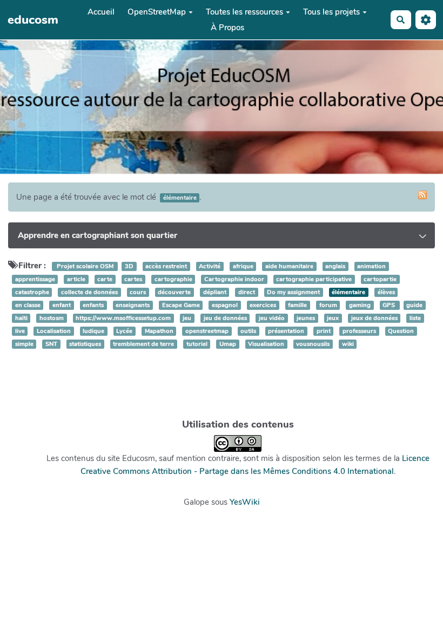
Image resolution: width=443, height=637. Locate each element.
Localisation (54, 331)
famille (297, 305)
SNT (51, 344)
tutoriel (196, 344)
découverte (174, 292)
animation (371, 266)
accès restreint (166, 266)
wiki (348, 344)
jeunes (306, 318)
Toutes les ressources (244, 11)
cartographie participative (314, 279)
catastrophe (32, 292)
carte (104, 279)
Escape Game (181, 305)
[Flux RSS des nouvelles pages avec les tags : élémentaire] (422, 195)
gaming (360, 305)
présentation (286, 331)
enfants (93, 305)
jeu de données (225, 318)
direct (246, 292)
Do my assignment (293, 292)
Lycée (124, 331)
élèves (386, 292)
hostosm (51, 318)
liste (415, 318)
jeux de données (374, 318)
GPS (389, 305)
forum (328, 305)
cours (138, 292)
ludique (93, 331)
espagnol (225, 305)
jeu (187, 318)
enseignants (133, 305)
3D (129, 266)
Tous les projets (331, 11)
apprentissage (35, 279)
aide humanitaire (289, 266)
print (324, 331)
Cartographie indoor (234, 279)
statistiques (85, 344)
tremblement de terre (143, 344)
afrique (243, 266)
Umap (227, 344)
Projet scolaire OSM (85, 266)
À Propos (227, 27)
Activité (209, 266)
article (76, 279)
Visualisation (266, 344)
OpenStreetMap (156, 11)
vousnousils (313, 344)
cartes (133, 279)
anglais (335, 266)
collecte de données (89, 292)
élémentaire (348, 292)
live (20, 331)
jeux (333, 318)
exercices (263, 305)
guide (414, 305)
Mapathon (159, 331)
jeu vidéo (272, 318)
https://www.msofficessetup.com (123, 318)
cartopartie (380, 279)
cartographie (173, 279)
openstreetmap (207, 331)
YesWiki (245, 502)
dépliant (214, 292)
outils (248, 331)
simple (24, 344)
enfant (61, 305)
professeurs (359, 331)
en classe (28, 305)
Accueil (101, 11)
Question (401, 331)
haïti (21, 318)
